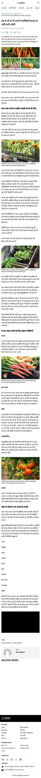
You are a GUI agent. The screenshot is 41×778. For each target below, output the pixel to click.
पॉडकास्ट (22, 730)
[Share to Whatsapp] (10, 32)
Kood (3, 751)
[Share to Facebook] (2, 32)
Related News (9, 660)
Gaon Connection (6, 13)
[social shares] (2, 759)
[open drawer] (2, 3)
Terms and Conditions (8, 748)
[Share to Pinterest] (18, 32)
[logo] (21, 3)
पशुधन (3, 727)
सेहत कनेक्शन (23, 738)
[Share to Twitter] (6, 32)
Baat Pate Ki (17, 13)
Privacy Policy (24, 745)
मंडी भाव (3, 738)
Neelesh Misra (24, 748)
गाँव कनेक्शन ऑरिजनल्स (26, 733)
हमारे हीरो (21, 8)
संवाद (2, 736)
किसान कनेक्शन (24, 727)
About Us (4, 745)
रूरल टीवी (22, 736)
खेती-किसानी (12, 8)
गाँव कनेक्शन (4, 28)
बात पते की (29, 8)
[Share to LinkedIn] (14, 32)
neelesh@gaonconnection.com (14, 770)
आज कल (4, 8)
